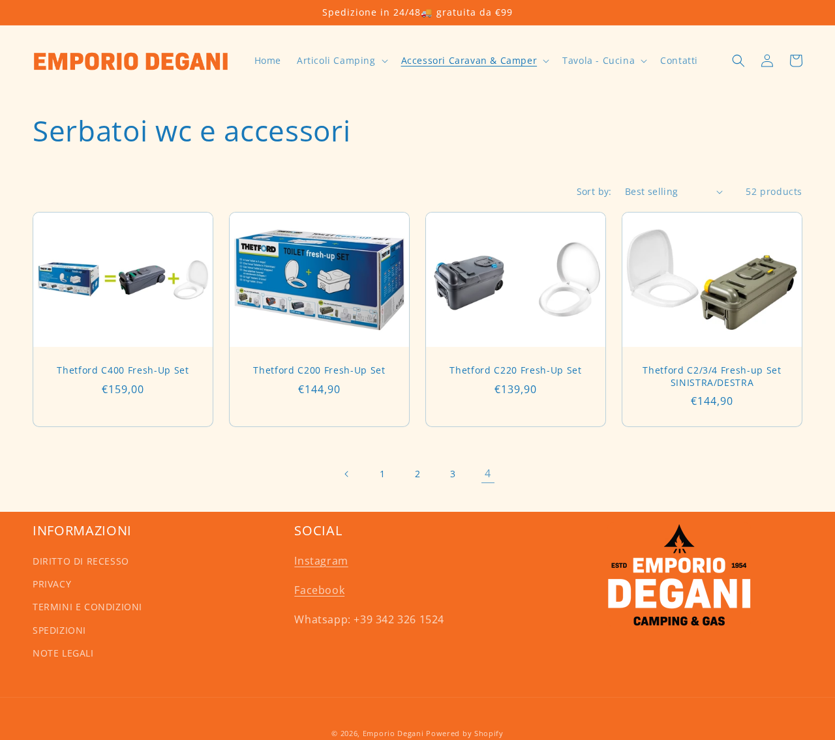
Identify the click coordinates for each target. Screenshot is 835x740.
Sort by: (594, 191)
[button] (341, 60)
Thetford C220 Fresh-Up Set (515, 370)
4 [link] (488, 473)
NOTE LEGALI (63, 653)
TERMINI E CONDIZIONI (87, 606)
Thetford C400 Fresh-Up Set (123, 370)
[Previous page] (347, 474)
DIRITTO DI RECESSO (81, 561)
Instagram (321, 561)
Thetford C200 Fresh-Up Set (319, 370)
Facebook (319, 590)
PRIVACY (52, 584)
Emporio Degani (393, 733)
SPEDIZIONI (59, 630)
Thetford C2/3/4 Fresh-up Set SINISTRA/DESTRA (712, 376)
